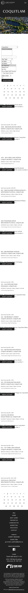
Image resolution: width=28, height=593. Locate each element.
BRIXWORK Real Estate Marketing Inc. (16, 589)
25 (24, 95)
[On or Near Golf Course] (8, 71)
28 (14, 98)
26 (6, 98)
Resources (14, 528)
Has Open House (8, 73)
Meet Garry (14, 518)
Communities (14, 523)
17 (16, 92)
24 (20, 95)
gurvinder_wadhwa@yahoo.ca (14, 542)
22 (12, 95)
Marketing (14, 525)
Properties (14, 520)
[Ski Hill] (8, 69)
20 (4, 95)
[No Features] (8, 65)
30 (22, 98)
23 (16, 95)
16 (12, 92)
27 (10, 98)
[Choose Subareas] (6, 49)
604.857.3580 (14, 539)
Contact (14, 530)
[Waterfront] (8, 67)
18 (20, 92)
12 (19, 89)
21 (8, 95)
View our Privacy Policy (14, 587)
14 (4, 92)
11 (15, 89)
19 (24, 92)
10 (11, 89)
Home (14, 515)
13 (23, 89)
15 (8, 92)
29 (18, 98)
